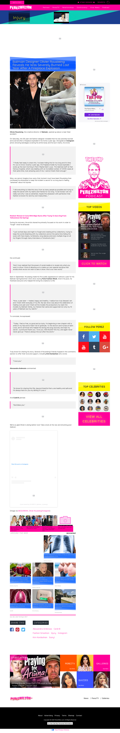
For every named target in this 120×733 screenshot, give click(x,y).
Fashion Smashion (41, 633)
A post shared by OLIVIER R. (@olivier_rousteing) (34, 504)
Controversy (82, 7)
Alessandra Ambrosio (42, 629)
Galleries (105, 698)
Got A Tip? (17, 2)
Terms (64, 715)
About (40, 715)
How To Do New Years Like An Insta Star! (65, 528)
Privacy (57, 715)
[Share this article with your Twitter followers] (23, 629)
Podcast (105, 7)
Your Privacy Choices (62, 730)
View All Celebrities (94, 419)
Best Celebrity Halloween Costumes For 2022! (33, 528)
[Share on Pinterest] (17, 629)
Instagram (62, 633)
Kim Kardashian (40, 637)
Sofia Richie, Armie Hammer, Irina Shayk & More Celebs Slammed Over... (48, 529)
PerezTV (56, 7)
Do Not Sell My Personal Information (60, 723)
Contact (79, 715)
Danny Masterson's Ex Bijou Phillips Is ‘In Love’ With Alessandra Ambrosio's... (17, 529)
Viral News (95, 7)
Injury (53, 633)
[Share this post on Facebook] (12, 629)
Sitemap (71, 715)
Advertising (48, 715)
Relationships (68, 7)
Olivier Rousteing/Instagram (39, 511)
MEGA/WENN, (23, 511)
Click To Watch (94, 263)
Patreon (46, 7)
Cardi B (57, 629)
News (86, 698)
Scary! (51, 637)
